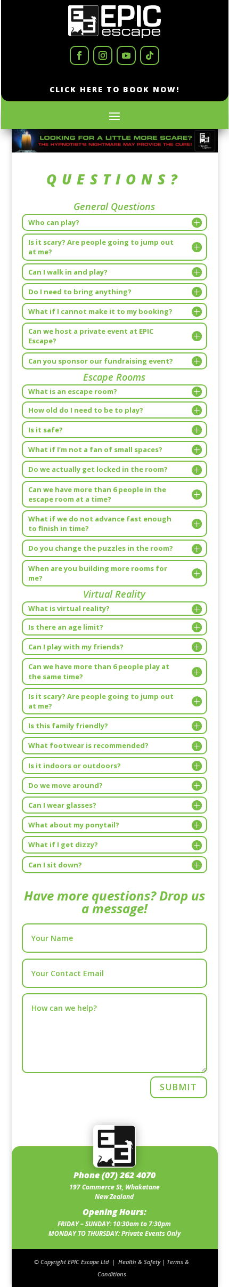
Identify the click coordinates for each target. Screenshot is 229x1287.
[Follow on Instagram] (102, 55)
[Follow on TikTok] (149, 55)
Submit (179, 1087)
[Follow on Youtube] (126, 55)
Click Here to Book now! (114, 89)
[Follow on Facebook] (79, 55)
